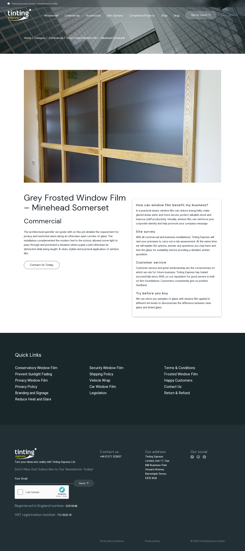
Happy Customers (178, 380)
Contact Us (173, 386)
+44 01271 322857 (110, 457)
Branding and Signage (31, 393)
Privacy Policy (26, 386)
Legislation (98, 393)
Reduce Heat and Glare (33, 399)
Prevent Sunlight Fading (33, 374)
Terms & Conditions (179, 367)
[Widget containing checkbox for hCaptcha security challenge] (42, 492)
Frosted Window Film (181, 374)
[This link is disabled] (223, 14)
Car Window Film (102, 386)
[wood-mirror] (122, 126)
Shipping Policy (101, 374)
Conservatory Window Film (36, 367)
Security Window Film (106, 367)
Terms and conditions (112, 541)
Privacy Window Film (31, 380)
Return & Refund (177, 393)
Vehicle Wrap (99, 380)
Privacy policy (152, 541)
